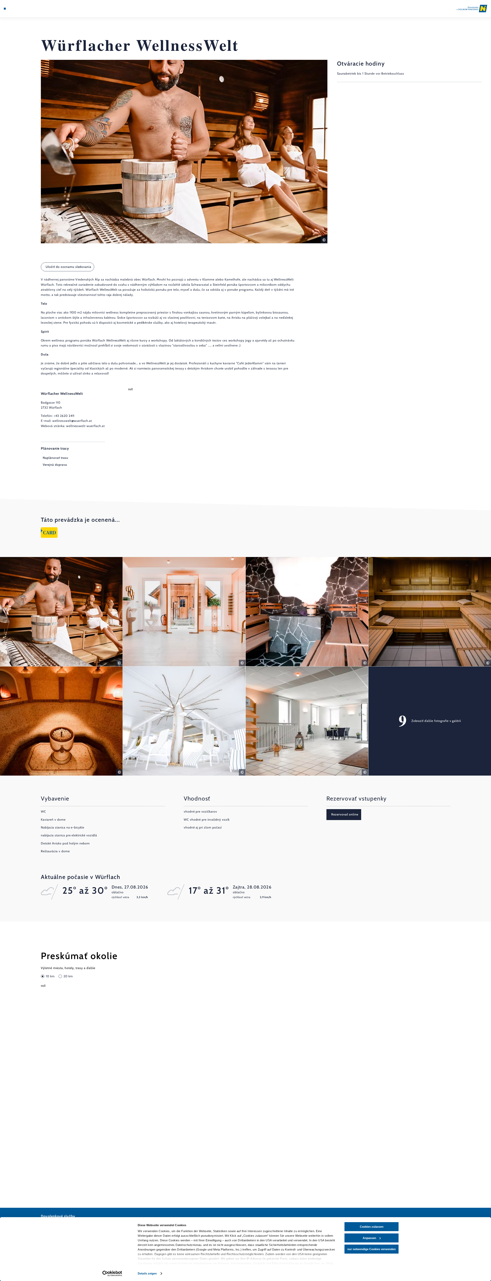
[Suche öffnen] (27, 9)
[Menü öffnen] (5, 9)
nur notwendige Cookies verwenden (371, 1249)
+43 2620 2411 (64, 416)
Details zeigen (147, 1273)
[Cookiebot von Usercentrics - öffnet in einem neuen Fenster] (112, 1273)
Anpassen (369, 1238)
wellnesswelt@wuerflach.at (72, 421)
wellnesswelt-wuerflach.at (85, 426)
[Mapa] (15, 9)
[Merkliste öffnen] (21, 9)
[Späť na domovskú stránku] (472, 8)
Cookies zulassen (371, 1226)
